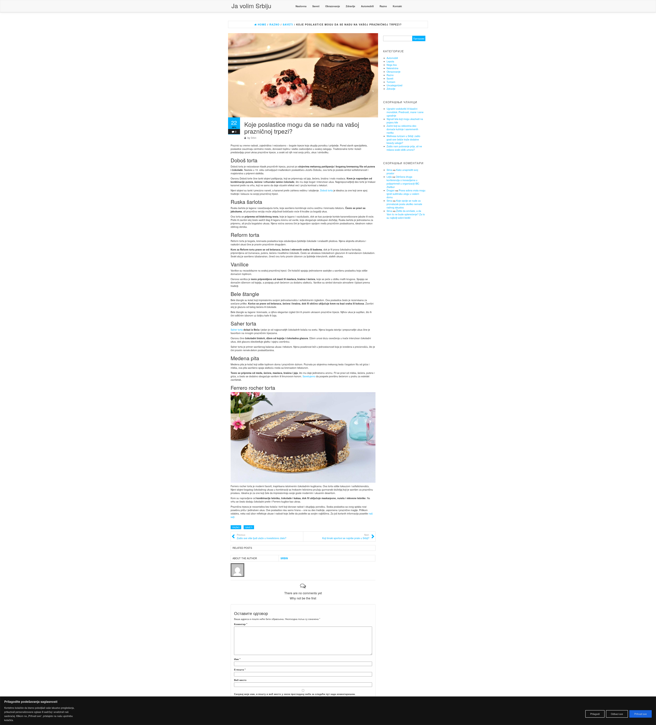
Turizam (391, 82)
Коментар (240, 624)
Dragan (391, 190)
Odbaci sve (617, 714)
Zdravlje (350, 6)
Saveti (315, 6)
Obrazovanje (332, 6)
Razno (383, 6)
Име (237, 659)
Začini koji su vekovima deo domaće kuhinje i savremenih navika (402, 129)
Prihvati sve (640, 714)
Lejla (389, 176)
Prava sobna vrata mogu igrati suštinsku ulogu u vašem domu (406, 194)
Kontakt (397, 6)
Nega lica (392, 64)
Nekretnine (392, 68)
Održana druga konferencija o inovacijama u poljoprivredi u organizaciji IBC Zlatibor (403, 182)
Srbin (253, 137)
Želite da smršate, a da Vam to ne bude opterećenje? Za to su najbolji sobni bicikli (406, 214)
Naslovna (301, 6)
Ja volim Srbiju (251, 5)
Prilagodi (595, 714)
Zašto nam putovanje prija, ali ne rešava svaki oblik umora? (404, 148)
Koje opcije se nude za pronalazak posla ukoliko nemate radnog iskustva (404, 204)
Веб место (240, 680)
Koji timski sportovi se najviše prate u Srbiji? (345, 536)
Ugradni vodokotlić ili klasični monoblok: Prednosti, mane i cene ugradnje (405, 112)
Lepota (390, 61)
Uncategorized (394, 85)
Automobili (367, 6)
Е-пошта (239, 669)
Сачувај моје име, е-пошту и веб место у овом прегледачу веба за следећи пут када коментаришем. (294, 694)
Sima (389, 170)
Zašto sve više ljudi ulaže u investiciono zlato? (261, 536)
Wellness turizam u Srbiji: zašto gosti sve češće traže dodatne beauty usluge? (403, 139)
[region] (328, 710)
